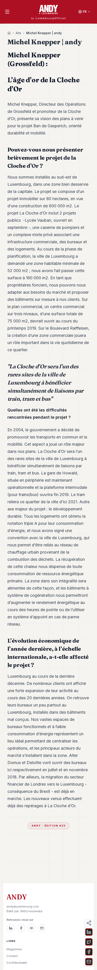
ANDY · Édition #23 (49, 825)
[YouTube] (31, 928)
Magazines (14, 949)
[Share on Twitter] (88, 941)
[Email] (42, 928)
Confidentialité (17, 962)
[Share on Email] (88, 961)
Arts (18, 33)
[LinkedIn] (11, 928)
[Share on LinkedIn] (88, 932)
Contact (12, 956)
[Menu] (7, 12)
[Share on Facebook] (88, 951)
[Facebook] (21, 928)
